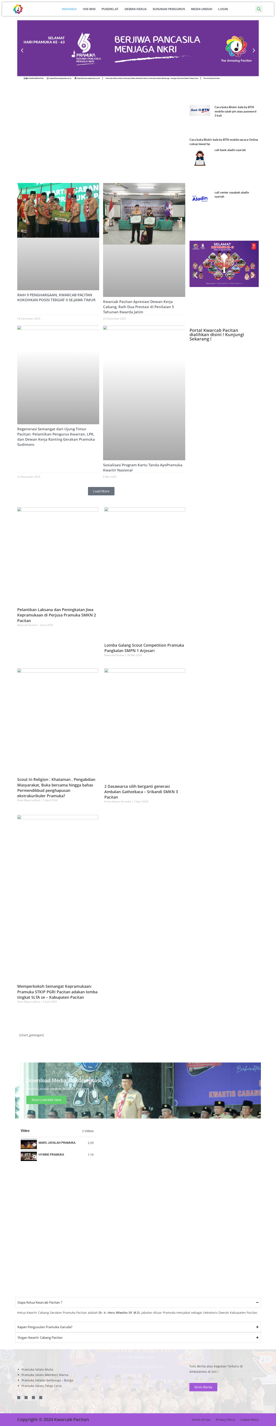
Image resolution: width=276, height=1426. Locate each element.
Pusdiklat (110, 9)
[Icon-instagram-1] (33, 1397)
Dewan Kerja (136, 9)
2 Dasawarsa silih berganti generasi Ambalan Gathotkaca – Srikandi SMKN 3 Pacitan (141, 792)
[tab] (57, 1143)
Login (223, 9)
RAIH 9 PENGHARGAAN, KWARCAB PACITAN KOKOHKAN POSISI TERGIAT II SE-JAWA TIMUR (56, 297)
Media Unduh (201, 9)
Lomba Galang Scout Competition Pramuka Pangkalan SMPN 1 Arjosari (144, 648)
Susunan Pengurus (169, 9)
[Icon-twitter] (26, 1397)
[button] (259, 9)
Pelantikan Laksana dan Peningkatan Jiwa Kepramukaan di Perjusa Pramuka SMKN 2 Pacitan (56, 615)
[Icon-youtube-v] (40, 1397)
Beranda (69, 9)
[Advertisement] (138, 1255)
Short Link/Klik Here (46, 1100)
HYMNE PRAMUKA (51, 1154)
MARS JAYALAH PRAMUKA (57, 1142)
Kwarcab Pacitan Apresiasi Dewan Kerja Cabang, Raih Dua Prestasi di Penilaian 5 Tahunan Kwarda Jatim (138, 306)
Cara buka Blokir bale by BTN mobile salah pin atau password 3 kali (235, 111)
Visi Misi (89, 9)
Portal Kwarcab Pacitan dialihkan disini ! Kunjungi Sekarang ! (217, 334)
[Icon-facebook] (18, 1397)
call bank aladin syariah (230, 150)
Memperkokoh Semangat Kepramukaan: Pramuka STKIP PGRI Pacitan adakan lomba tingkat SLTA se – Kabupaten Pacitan (57, 992)
